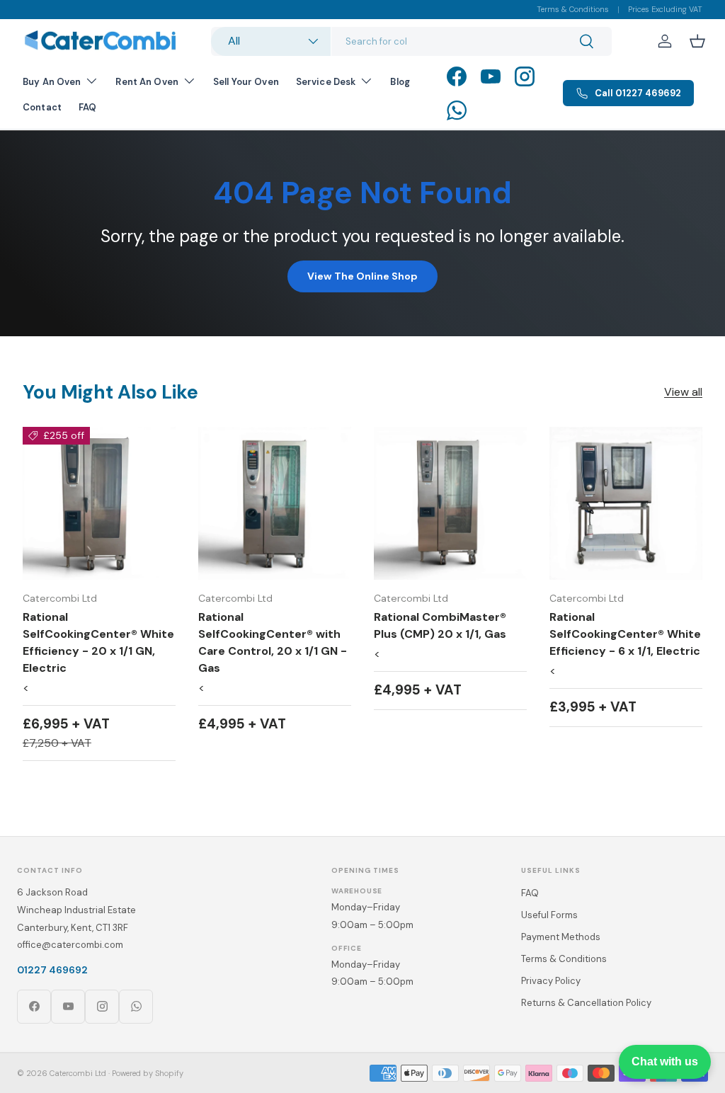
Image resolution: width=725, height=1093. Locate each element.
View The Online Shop (362, 276)
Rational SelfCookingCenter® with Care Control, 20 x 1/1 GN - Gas (272, 642)
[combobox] (411, 41)
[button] (697, 41)
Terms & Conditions (573, 9)
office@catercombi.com (70, 945)
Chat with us (665, 1061)
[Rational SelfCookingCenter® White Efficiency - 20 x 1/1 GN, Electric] (99, 503)
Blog (400, 82)
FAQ (87, 107)
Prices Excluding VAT (665, 9)
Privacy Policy (551, 981)
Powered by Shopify (147, 1073)
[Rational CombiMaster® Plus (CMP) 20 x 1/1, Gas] (450, 503)
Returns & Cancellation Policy (586, 1003)
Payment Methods (560, 937)
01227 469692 (52, 969)
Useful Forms (549, 915)
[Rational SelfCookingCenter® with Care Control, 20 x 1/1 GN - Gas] (274, 503)
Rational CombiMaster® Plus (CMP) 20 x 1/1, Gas (440, 625)
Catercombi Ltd (78, 1073)
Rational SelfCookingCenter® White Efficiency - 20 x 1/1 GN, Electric (98, 642)
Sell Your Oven (246, 82)
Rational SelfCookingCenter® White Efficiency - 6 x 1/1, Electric (625, 634)
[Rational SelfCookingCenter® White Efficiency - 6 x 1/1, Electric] (625, 503)
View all (683, 391)
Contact (42, 107)
